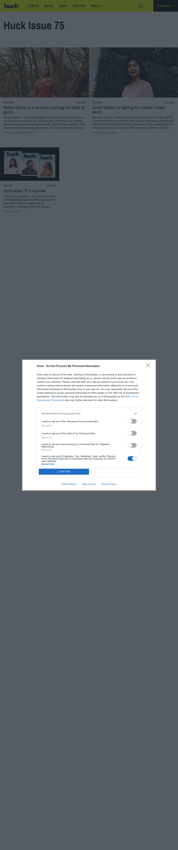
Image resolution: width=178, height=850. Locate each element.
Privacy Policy (108, 484)
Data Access (89, 484)
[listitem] (89, 413)
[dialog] (89, 425)
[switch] (132, 421)
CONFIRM (64, 471)
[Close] (149, 366)
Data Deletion (69, 484)
